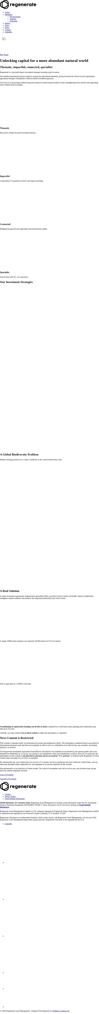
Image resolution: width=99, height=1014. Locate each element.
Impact (7, 23)
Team (7, 25)
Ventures (13, 19)
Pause (6, 55)
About (7, 12)
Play (1, 55)
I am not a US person (8, 779)
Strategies (8, 15)
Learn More (4, 312)
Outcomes (13, 21)
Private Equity (15, 17)
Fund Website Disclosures (15, 799)
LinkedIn (8, 32)
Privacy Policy (10, 796)
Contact (8, 30)
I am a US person (6, 775)
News (7, 28)
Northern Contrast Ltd (60, 1011)
